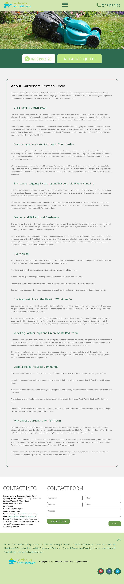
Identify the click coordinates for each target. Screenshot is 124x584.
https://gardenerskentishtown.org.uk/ (22, 516)
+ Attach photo (58, 521)
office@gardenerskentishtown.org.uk (23, 514)
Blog (29, 544)
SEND (114, 524)
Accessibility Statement (39, 548)
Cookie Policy (10, 552)
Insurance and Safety (103, 548)
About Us (38, 552)
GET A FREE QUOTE (79, 59)
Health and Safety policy (15, 548)
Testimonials (18, 544)
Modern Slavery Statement (58, 544)
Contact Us (38, 544)
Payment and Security (81, 548)
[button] (65, 4)
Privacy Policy (25, 552)
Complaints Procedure (83, 544)
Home (7, 544)
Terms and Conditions (105, 544)
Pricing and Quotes (60, 548)
